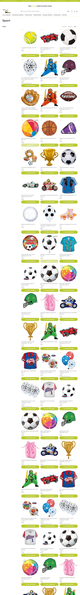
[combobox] (40, 11)
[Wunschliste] (71, 11)
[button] (70, 26)
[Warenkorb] (77, 11)
